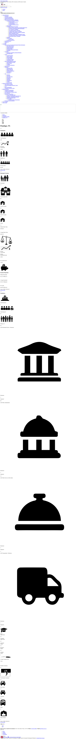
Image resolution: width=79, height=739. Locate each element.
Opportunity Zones (10, 60)
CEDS (6, 54)
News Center (11, 39)
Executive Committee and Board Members (14, 52)
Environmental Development (10, 100)
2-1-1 (6, 86)
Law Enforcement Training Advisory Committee (17, 35)
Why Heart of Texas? (10, 45)
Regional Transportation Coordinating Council (17, 34)
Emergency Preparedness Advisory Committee (17, 32)
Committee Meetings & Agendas (12, 26)
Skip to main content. (4, 0)
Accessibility (5, 734)
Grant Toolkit (9, 98)
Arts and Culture (10, 76)
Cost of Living (9, 82)
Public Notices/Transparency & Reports (11, 19)
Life (5, 73)
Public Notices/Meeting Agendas (10, 61)
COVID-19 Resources (11, 40)
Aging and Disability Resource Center (11, 85)
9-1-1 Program (7, 93)
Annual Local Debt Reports (13, 24)
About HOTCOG (6, 15)
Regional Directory (8, 41)
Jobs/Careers (9, 25)
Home (4, 10)
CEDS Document (10, 55)
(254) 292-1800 (34, 728)
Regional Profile (9, 48)
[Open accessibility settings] (2, 737)
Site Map (4, 733)
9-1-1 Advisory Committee (13, 29)
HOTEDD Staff (9, 53)
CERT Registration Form (11, 97)
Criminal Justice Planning (9, 91)
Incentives (8, 72)
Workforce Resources (10, 70)
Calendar (8, 37)
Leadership (6, 16)
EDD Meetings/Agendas (11, 62)
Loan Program (7, 66)
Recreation (9, 77)
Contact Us (7, 42)
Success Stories (5, 101)
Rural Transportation (8, 87)
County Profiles (9, 58)
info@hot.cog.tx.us (43, 728)
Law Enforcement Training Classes (11, 92)
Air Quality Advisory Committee (14, 30)
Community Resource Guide (9, 88)
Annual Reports (11, 21)
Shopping (8, 79)
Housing (8, 74)
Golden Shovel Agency (40, 738)
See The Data (2, 170)
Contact (4, 9)
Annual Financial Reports (13, 22)
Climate (8, 81)
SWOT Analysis (9, 56)
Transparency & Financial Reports (12, 20)
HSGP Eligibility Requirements (14, 99)
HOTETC (8, 50)
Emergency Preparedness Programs (13, 96)
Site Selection (9, 71)
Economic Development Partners (12, 49)
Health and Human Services (7, 83)
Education (8, 75)
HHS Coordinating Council (13, 33)
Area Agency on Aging (9, 84)
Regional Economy (10, 46)
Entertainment (9, 80)
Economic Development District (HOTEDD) (16, 28)
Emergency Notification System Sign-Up (14, 95)
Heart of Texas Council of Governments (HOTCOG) (18, 27)
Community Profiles (10, 59)
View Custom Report (4, 737)
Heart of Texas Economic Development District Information (15, 44)
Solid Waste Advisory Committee (14, 36)
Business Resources (10, 47)
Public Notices (9, 38)
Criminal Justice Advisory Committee (15, 31)
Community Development (9, 90)
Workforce (6, 67)
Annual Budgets (12, 23)
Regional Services (6, 89)
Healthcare (9, 78)
